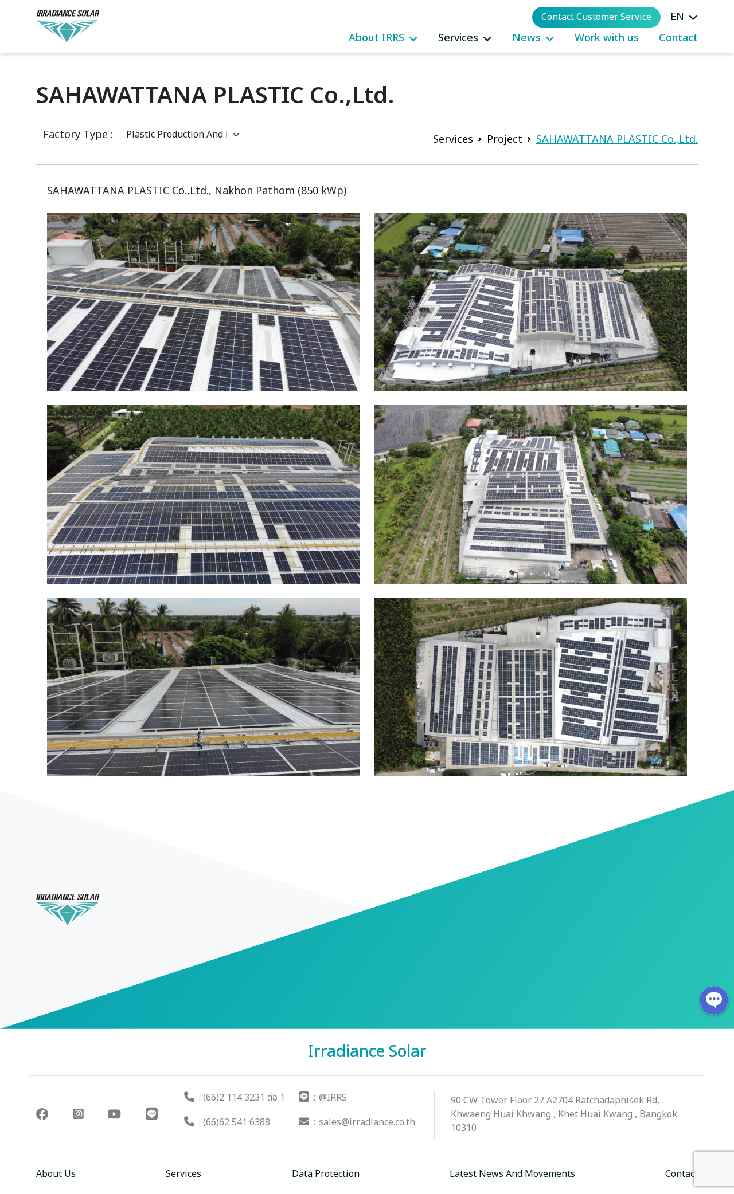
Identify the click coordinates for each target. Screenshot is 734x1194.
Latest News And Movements (512, 1174)
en (677, 17)
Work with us (607, 38)
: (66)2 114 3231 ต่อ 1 (242, 1098)
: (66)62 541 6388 (234, 1122)
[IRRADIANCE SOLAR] (67, 26)
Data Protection (326, 1174)
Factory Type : (78, 135)
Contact (678, 38)
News (526, 38)
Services (458, 38)
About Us (56, 1174)
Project (504, 139)
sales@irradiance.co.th (367, 1122)
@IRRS (333, 1098)
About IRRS (376, 38)
